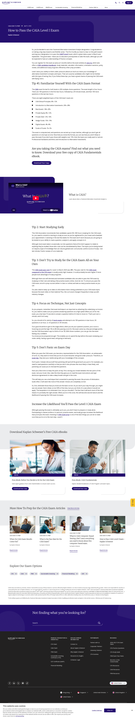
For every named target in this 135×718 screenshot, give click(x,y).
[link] (9, 683)
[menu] (77, 7)
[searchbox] (68, 623)
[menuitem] (30, 7)
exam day (35, 358)
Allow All (109, 710)
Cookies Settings (97, 710)
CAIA (36, 89)
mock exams (57, 320)
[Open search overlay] (119, 2)
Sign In (129, 2)
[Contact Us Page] (115, 2)
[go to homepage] (29, 638)
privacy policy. (20, 716)
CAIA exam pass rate (42, 270)
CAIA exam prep (63, 415)
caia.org (89, 63)
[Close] (132, 710)
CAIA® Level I (64, 54)
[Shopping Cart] (122, 2)
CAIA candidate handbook (47, 65)
